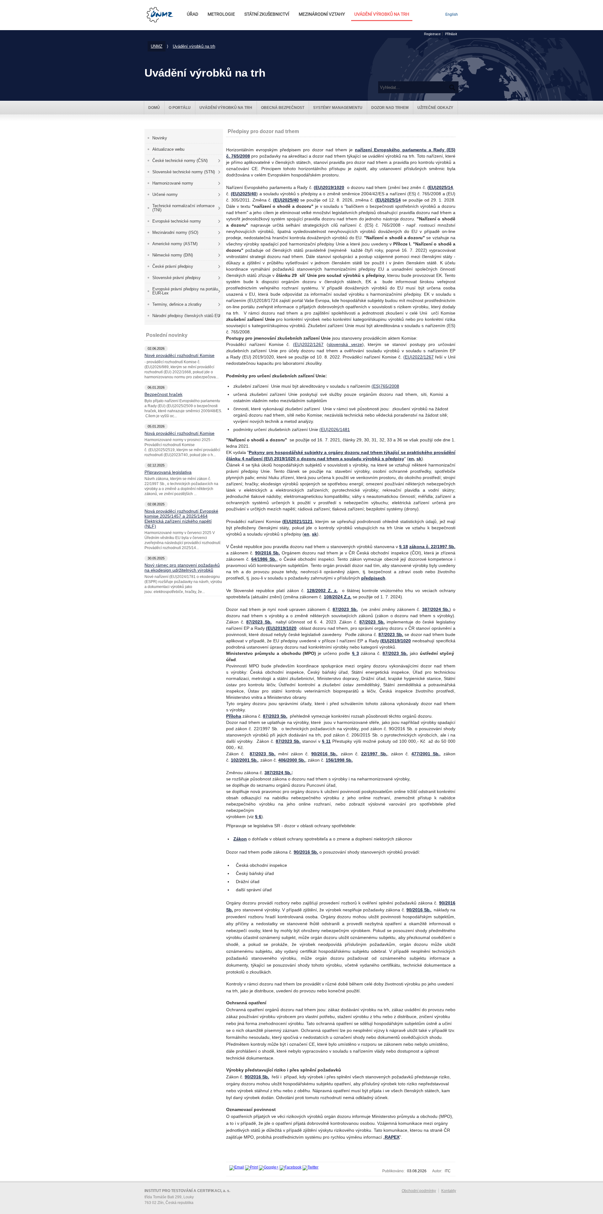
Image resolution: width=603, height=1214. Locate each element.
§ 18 (403, 546)
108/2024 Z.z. (337, 596)
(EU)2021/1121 (297, 521)
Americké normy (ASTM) (175, 243)
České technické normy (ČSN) (180, 160)
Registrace (432, 34)
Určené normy (165, 194)
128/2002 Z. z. (322, 590)
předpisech (373, 577)
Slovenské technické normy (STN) (183, 172)
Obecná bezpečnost (282, 107)
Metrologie (221, 14)
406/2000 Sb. (291, 760)
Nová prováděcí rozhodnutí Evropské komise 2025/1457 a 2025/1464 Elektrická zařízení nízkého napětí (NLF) (181, 519)
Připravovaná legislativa (168, 472)
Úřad (192, 14)
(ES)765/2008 (385, 386)
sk (418, 458)
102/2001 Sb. (244, 760)
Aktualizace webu (168, 149)
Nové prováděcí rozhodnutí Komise (179, 355)
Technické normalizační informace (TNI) (183, 207)
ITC (448, 1171)
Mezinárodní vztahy (322, 14)
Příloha (233, 716)
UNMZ (156, 46)
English (451, 14)
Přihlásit (451, 34)
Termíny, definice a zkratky (177, 304)
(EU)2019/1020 (329, 187)
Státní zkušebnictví (266, 14)
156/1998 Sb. (339, 760)
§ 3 (355, 653)
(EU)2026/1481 (334, 429)
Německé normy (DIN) (172, 255)
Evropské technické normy (176, 221)
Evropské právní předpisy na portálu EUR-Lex (185, 291)
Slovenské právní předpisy (176, 277)
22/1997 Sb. (374, 753)
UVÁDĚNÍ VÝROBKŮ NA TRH (381, 14)
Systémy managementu (337, 107)
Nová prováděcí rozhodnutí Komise (179, 433)
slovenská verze (345, 344)
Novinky (159, 138)
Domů (154, 107)
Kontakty (448, 1191)
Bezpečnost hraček (163, 394)
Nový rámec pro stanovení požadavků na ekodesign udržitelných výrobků (182, 568)
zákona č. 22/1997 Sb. (432, 546)
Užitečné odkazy (435, 107)
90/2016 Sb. (267, 552)
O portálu (180, 107)
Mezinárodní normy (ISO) (175, 232)
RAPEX (392, 1137)
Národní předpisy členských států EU (186, 315)
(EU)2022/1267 (308, 344)
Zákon (240, 838)
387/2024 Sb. (436, 609)
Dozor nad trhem (390, 107)
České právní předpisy (172, 266)
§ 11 (326, 741)
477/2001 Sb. (425, 753)
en (411, 458)
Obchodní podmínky (419, 1191)
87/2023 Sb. (345, 609)
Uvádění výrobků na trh (194, 46)
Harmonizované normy (172, 183)
